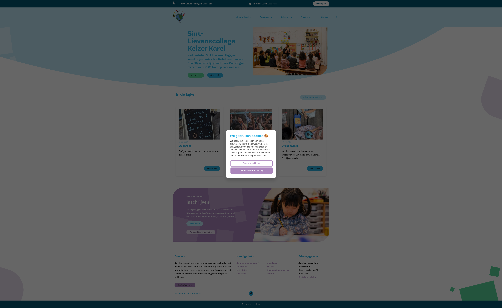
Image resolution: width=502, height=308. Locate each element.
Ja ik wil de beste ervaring (251, 170)
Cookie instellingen (252, 163)
